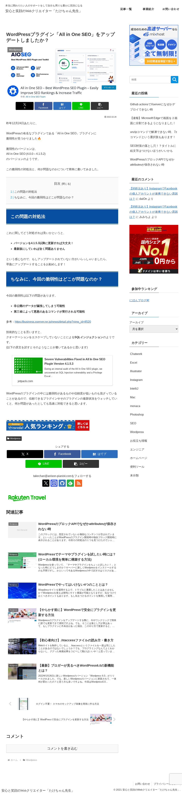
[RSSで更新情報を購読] (78, 483)
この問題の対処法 (25, 191)
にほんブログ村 (139, 300)
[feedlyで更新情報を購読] (70, 483)
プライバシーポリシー (166, 783)
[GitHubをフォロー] (62, 483)
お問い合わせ (142, 783)
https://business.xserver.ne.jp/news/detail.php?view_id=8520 (53, 321)
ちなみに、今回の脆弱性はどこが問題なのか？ (44, 197)
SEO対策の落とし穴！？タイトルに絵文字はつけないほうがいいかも (153, 148)
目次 (57, 183)
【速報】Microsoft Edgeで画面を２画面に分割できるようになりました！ (153, 121)
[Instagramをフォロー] (54, 483)
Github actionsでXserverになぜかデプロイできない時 (152, 107)
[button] (100, 106)
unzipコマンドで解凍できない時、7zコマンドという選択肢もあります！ (153, 134)
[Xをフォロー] (45, 483)
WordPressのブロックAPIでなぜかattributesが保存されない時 (152, 162)
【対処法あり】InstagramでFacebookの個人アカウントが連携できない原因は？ (153, 193)
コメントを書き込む (62, 748)
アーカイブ (136, 322)
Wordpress (15, 438)
